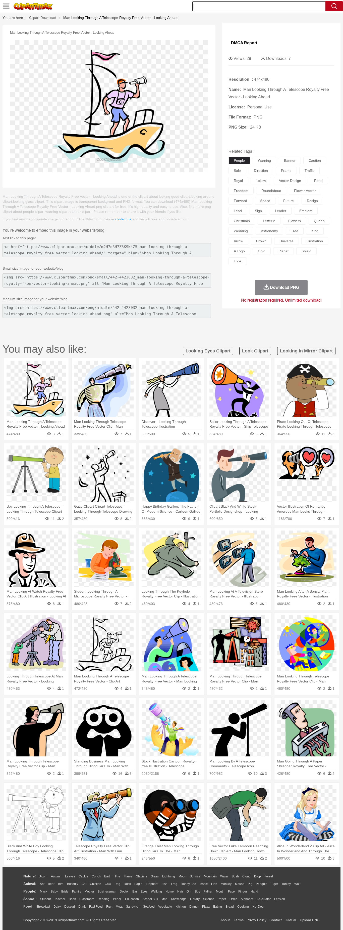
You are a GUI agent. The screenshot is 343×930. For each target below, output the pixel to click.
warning (264, 160)
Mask (43, 891)
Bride (65, 891)
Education (132, 899)
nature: (29, 876)
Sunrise (195, 876)
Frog (174, 884)
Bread (229, 906)
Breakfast (43, 906)
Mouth (220, 891)
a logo (239, 251)
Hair (180, 891)
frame (286, 171)
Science (208, 899)
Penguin (261, 884)
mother (89, 891)
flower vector (305, 191)
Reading (103, 899)
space (265, 201)
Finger (242, 891)
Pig (250, 884)
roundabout (271, 191)
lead (238, 211)
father (208, 891)
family (76, 891)
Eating (217, 906)
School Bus (150, 899)
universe (286, 241)
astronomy (269, 231)
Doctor (124, 891)
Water (224, 876)
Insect (204, 884)
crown (261, 241)
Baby (54, 891)
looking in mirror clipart (306, 350)
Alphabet (247, 899)
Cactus (83, 876)
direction (261, 171)
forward (240, 201)
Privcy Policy (256, 920)
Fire (117, 876)
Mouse (239, 884)
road (318, 181)
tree (294, 231)
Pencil (117, 899)
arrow (238, 241)
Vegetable (165, 906)
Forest (268, 876)
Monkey (226, 884)
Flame (128, 876)
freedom (241, 191)
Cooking (243, 906)
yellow (261, 181)
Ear (134, 891)
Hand (254, 891)
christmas (242, 221)
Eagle (138, 884)
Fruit (109, 906)
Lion (214, 884)
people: (29, 891)
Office (233, 899)
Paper (222, 899)
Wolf (297, 884)
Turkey (286, 884)
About (225, 920)
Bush (235, 876)
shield (306, 251)
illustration (315, 241)
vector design (290, 181)
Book (72, 899)
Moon (182, 876)
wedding (241, 231)
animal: (29, 884)
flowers (294, 221)
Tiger (274, 884)
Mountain (210, 876)
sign (258, 211)
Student (45, 899)
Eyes (144, 891)
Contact (275, 920)
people (239, 160)
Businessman (107, 891)
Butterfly (72, 884)
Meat (119, 906)
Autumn (56, 876)
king (314, 231)
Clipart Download (42, 18)
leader (280, 211)
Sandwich (133, 906)
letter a (269, 221)
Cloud (246, 876)
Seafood (149, 906)
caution (315, 160)
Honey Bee (188, 884)
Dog (117, 884)
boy (197, 891)
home (169, 891)
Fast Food (96, 906)
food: (28, 906)
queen (319, 221)
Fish (164, 884)
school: (30, 899)
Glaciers (141, 876)
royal (238, 181)
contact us (123, 219)
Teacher (59, 899)
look (238, 261)
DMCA (291, 920)
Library (195, 899)
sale (237, 171)
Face (231, 891)
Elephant (152, 884)
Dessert (69, 906)
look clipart (255, 350)
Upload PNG (310, 920)
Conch (96, 876)
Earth (107, 876)
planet (283, 251)
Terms (239, 920)
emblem (305, 211)
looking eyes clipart (208, 350)
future (288, 201)
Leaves (70, 876)
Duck (127, 884)
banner (290, 160)
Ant (42, 884)
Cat (84, 884)
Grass (155, 876)
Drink (82, 906)
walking (156, 891)
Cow (108, 884)
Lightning (168, 876)
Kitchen (181, 906)
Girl (189, 891)
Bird (61, 884)
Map (164, 899)
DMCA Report (244, 43)
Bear (51, 884)
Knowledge (179, 899)
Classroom (86, 899)
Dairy (57, 906)
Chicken (95, 884)
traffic (309, 171)
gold (261, 251)
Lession (279, 899)
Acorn (43, 876)
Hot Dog (258, 906)
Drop (257, 876)
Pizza (206, 906)
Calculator (264, 899)
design (312, 201)
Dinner (194, 906)
